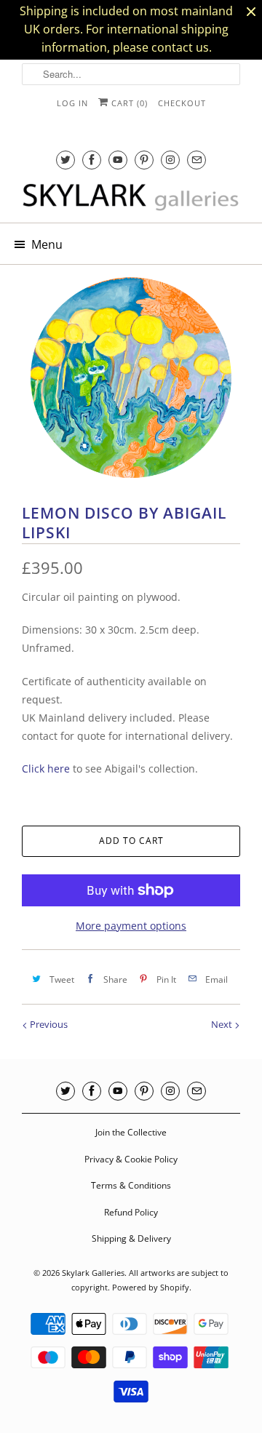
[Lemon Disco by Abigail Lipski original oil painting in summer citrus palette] (131, 377)
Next (222, 1024)
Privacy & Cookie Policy (131, 1159)
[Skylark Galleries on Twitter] (65, 159)
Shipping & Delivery (131, 1238)
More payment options (131, 926)
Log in (72, 102)
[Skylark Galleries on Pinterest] (144, 159)
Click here (46, 768)
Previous (48, 1024)
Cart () (128, 102)
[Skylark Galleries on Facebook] (91, 159)
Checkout (182, 102)
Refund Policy (131, 1212)
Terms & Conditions (131, 1185)
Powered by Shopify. (151, 1287)
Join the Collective (131, 1132)
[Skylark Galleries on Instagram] (170, 159)
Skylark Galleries (93, 1272)
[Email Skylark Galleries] (196, 159)
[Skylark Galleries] (131, 197)
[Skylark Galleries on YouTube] (117, 159)
